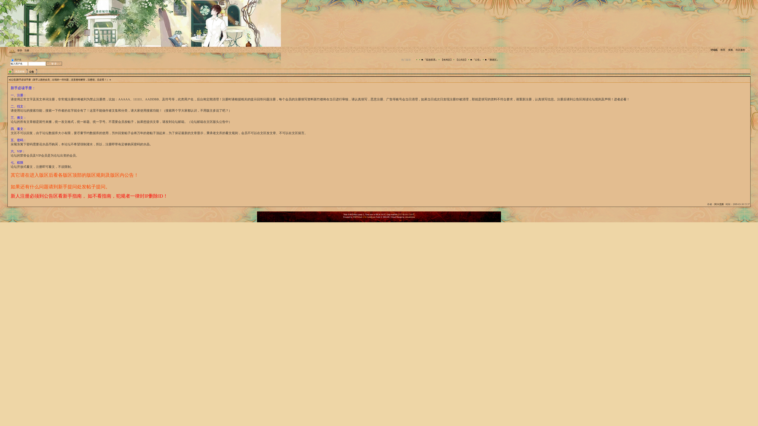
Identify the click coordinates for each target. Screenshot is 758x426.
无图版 (70, 35)
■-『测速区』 (492, 59)
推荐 (722, 50)
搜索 (730, 50)
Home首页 (106, 35)
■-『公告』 (476, 59)
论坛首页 (120, 35)
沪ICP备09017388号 (406, 214)
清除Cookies (720, 219)
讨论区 (714, 50)
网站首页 (133, 35)
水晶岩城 (19, 71)
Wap (741, 219)
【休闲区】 (447, 59)
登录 (19, 50)
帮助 (94, 35)
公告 (31, 71)
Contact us (732, 219)
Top (746, 219)
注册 (26, 50)
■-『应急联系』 (429, 59)
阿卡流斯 (719, 204)
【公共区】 (461, 59)
